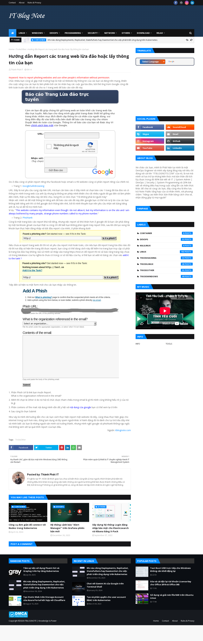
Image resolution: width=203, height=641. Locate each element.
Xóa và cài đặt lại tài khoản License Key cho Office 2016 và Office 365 (170, 583)
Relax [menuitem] (160, 33)
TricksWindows (162, 276)
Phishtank (28, 217)
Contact (12, 2)
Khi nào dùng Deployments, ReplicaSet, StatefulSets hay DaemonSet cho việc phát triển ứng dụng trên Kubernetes (102, 39)
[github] (181, 3)
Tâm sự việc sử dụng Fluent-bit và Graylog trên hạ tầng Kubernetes (41, 570)
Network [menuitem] (109, 33)
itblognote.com (123, 430)
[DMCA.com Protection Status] (18, 616)
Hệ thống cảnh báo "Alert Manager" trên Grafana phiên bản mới (67, 528)
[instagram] (187, 3)
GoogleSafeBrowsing (33, 185)
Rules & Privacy (34, 2)
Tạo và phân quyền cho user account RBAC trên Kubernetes (106, 599)
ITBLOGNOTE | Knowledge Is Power (41, 620)
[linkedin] (192, 3)
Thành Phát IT (17, 69)
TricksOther (21, 49)
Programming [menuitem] (73, 33)
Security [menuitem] (93, 33)
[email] (180, 134)
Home (11, 49)
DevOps (162, 239)
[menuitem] (12, 33)
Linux (162, 251)
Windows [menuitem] (37, 33)
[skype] (150, 134)
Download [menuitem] (143, 33)
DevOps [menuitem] (54, 33)
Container (162, 233)
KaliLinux (162, 245)
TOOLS (169, 343)
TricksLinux (162, 264)
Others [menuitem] (126, 33)
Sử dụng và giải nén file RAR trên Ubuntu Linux (171, 597)
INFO (138, 343)
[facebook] (176, 3)
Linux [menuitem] (22, 33)
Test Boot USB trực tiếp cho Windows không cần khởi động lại (170, 570)
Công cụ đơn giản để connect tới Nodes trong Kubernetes (27, 526)
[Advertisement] (136, 17)
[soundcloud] (180, 127)
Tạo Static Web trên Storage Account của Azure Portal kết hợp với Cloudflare (44, 599)
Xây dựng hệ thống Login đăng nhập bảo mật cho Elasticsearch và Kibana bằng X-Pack (110, 528)
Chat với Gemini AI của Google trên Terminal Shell (105, 585)
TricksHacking (162, 257)
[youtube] (150, 148)
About (21, 2)
